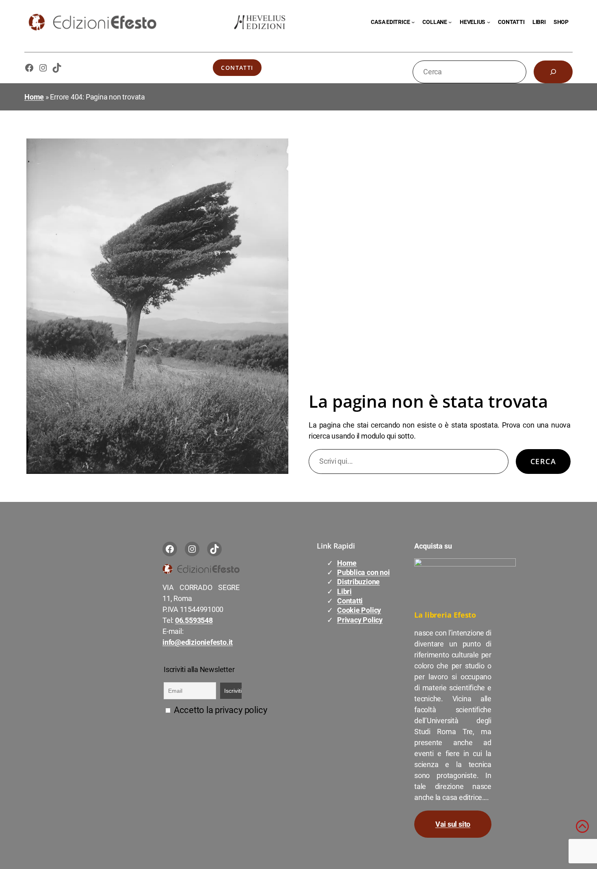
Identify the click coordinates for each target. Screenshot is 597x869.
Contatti (237, 67)
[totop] (582, 830)
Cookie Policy (359, 610)
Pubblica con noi (363, 572)
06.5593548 (194, 620)
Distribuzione (358, 581)
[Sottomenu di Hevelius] (488, 22)
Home (34, 97)
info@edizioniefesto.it (197, 642)
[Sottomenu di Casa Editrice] (413, 22)
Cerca (543, 461)
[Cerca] (553, 72)
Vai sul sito (452, 824)
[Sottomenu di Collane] (450, 22)
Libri (344, 591)
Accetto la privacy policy (219, 710)
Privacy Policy (360, 620)
